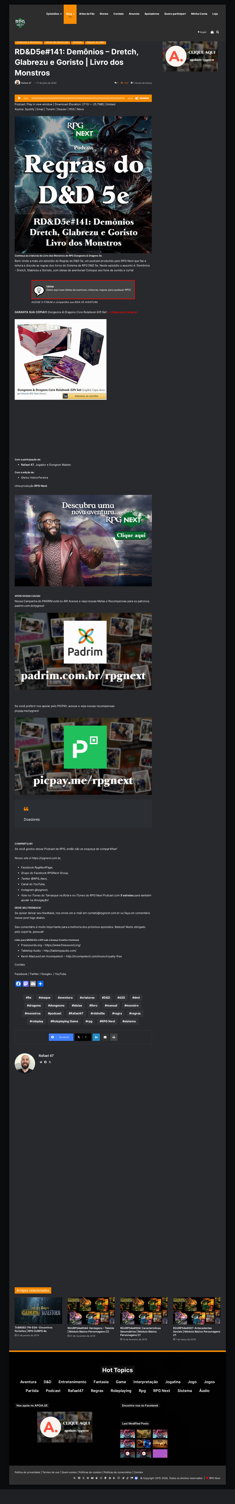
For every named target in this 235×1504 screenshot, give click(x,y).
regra (118, 1013)
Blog (69, 13)
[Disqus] (83, 1133)
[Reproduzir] (19, 98)
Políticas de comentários (118, 1472)
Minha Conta (199, 13)
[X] (50, 1062)
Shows (104, 13)
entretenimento (72, 1382)
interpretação (145, 1382)
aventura (66, 997)
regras (136, 1013)
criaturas (88, 997)
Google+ (47, 974)
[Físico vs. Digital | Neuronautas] (143, 1444)
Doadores (32, 819)
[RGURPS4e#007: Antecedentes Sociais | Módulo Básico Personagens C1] (196, 1311)
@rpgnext (41, 890)
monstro (132, 1005)
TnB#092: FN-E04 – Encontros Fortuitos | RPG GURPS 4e (34, 1329)
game (121, 1382)
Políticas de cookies (90, 1472)
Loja (215, 13)
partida (32, 1390)
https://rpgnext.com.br (46, 858)
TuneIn (50, 109)
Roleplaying (121, 1390)
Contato (118, 13)
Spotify (29, 109)
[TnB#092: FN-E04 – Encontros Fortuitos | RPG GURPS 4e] (38, 1310)
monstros (34, 1013)
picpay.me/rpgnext (27, 711)
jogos (209, 1382)
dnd (137, 997)
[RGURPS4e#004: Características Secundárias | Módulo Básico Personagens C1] (144, 1311)
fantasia (101, 1382)
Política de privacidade (27, 1472)
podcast (55, 1013)
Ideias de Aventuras (57, 42)
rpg (89, 1021)
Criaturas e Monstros (29, 42)
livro (94, 1005)
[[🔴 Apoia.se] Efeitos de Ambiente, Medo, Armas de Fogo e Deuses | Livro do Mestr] (143, 1453)
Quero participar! (175, 13)
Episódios (52, 13)
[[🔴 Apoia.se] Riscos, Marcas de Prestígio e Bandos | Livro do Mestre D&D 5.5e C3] (127, 1453)
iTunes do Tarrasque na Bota (50, 895)
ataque (45, 997)
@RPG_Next (39, 878)
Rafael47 (76, 1013)
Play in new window (39, 104)
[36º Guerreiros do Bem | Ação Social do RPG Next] (160, 1453)
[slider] (145, 98)
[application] (83, 98)
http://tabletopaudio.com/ (60, 950)
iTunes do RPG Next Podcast (94, 895)
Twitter (34, 974)
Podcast (77, 42)
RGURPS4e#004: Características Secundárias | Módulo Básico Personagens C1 (140, 1331)
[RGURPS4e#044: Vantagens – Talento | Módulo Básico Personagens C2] (91, 1311)
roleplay (37, 1021)
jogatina (172, 1382)
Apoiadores (151, 13)
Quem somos (69, 1472)
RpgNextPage (43, 867)
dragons (35, 1005)
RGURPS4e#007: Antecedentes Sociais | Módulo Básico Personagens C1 (196, 1331)
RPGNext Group (57, 873)
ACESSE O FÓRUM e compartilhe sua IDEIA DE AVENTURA (64, 302)
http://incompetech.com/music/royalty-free (94, 956)
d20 (122, 997)
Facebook (21, 974)
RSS (72, 109)
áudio (204, 1390)
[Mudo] (137, 98)
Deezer (62, 109)
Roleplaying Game (65, 1021)
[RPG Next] (20, 22)
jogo (192, 1382)
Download (61, 104)
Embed (110, 104)
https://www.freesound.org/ (63, 945)
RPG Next (108, 1021)
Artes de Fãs (87, 13)
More (80, 109)
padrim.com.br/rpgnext (29, 605)
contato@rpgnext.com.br (104, 913)
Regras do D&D (95, 42)
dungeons (57, 1005)
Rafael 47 (26, 83)
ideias (78, 1005)
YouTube (39, 884)
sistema (130, 1021)
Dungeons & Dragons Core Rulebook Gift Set (77, 312)
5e (29, 997)
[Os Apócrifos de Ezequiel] (143, 1434)
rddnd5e (99, 1013)
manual (112, 1005)
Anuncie (134, 13)
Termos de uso (50, 1472)
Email (40, 109)
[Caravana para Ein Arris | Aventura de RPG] (160, 1444)
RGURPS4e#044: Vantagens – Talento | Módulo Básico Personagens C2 (91, 1329)
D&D (107, 997)
